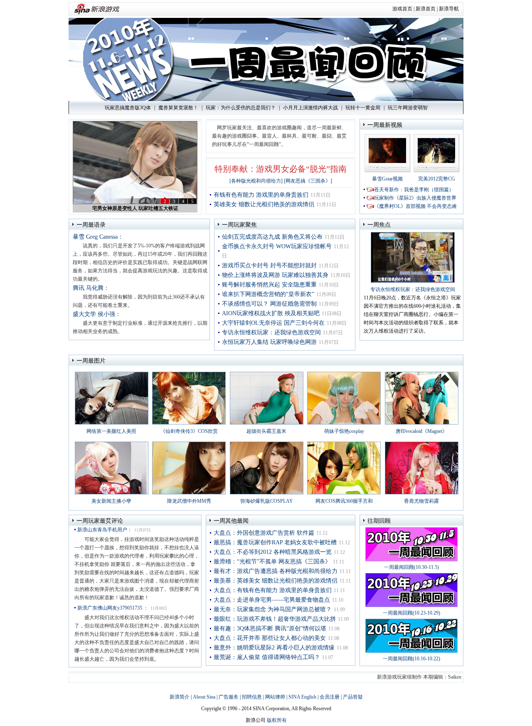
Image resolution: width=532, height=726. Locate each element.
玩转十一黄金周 (362, 108)
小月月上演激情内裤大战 (310, 108)
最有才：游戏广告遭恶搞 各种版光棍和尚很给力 (275, 571)
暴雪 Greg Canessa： (98, 237)
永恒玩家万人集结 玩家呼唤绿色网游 (269, 342)
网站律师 (275, 697)
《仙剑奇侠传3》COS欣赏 (189, 431)
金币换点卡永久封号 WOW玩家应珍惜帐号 (277, 246)
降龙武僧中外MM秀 (189, 501)
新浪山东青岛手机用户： (104, 530)
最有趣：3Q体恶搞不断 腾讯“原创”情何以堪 (270, 628)
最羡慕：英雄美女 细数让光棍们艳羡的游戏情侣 (275, 581)
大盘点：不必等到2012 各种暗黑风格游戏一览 (273, 552)
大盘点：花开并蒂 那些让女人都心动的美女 (270, 638)
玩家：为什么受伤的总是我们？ (241, 108)
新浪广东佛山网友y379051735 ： (112, 608)
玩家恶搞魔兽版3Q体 (128, 108)
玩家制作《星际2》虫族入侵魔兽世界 (415, 198)
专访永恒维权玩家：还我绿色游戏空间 (271, 332)
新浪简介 (180, 697)
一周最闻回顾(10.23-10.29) (411, 613)
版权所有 (277, 720)
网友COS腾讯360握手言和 (344, 501)
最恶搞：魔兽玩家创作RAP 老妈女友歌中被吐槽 (275, 542)
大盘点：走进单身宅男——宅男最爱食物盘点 (272, 600)
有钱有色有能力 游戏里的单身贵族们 (261, 195)
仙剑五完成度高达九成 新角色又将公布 (272, 237)
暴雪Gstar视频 (387, 179)
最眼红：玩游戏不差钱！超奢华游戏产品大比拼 (275, 619)
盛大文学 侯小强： (97, 314)
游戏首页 (402, 9)
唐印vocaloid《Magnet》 (421, 431)
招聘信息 (252, 697)
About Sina (204, 697)
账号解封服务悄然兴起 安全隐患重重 (269, 285)
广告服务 (229, 697)
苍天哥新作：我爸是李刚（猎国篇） (414, 190)
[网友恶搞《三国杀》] (308, 181)
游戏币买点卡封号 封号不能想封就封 (269, 265)
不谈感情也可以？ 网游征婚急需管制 (269, 304)
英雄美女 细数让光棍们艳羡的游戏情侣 (264, 204)
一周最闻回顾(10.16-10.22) (411, 659)
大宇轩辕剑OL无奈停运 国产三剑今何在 (273, 323)
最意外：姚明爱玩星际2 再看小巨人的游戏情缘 (274, 648)
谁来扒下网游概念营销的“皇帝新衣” (268, 294)
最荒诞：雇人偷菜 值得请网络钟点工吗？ (267, 657)
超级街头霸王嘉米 (266, 431)
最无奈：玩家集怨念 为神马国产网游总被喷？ (273, 609)
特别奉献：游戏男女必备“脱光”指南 (280, 168)
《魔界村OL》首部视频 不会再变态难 (415, 206)
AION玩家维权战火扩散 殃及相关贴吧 (271, 313)
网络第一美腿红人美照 (111, 431)
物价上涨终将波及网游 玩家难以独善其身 (275, 275)
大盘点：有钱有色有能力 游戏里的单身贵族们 (273, 590)
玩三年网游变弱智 (408, 108)
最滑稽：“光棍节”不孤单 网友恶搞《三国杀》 (272, 561)
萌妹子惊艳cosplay (344, 431)
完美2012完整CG (436, 179)
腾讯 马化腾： (91, 288)
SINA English (302, 697)
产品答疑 (353, 697)
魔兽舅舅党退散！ (178, 108)
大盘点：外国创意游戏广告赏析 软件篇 (264, 533)
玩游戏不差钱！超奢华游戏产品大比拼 (135, 208)
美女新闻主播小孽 (111, 501)
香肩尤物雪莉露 (421, 501)
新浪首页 (426, 9)
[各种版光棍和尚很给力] (256, 181)
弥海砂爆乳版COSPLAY (266, 501)
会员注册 (330, 697)
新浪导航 (449, 9)
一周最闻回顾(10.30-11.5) (411, 567)
